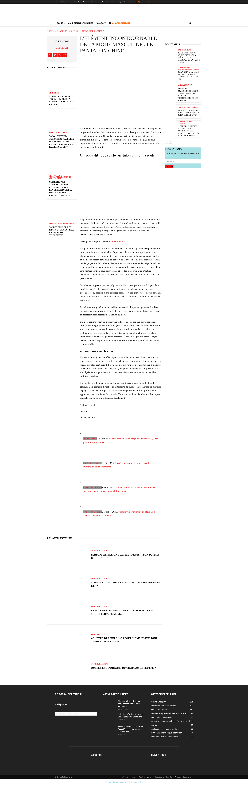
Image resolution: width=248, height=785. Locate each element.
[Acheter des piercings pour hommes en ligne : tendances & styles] (67, 638)
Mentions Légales (144, 777)
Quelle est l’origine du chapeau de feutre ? (123, 667)
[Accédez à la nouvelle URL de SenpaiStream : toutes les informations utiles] (109, 729)
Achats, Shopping (69, 31)
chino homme (118, 241)
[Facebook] (50, 55)
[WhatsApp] (134, 61)
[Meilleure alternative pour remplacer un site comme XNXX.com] (109, 704)
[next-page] (170, 142)
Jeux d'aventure (184, 50)
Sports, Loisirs (90, 438)
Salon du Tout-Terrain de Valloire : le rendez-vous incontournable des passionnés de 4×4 (61, 141)
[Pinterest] (127, 61)
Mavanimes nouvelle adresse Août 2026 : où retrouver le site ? (188, 112)
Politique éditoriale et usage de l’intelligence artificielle (124, 782)
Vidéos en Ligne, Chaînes (187, 107)
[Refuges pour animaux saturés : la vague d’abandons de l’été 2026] (170, 73)
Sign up (169, 167)
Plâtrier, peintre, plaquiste (185, 122)
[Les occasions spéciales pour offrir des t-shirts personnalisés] (67, 610)
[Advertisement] (121, 91)
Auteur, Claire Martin (107, 2)
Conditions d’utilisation (81, 23)
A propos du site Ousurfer (80, 2)
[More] (142, 61)
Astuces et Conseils (92, 487)
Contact (101, 23)
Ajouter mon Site (143, 2)
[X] (59, 55)
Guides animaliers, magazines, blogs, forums (188, 68)
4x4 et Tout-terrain (58, 133)
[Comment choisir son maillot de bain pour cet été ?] (67, 582)
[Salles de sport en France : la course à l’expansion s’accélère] (62, 212)
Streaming (54, 93)
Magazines (94, 2)
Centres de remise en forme (61, 224)
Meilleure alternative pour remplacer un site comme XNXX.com (129, 703)
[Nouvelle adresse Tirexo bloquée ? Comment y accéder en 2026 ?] (62, 81)
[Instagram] (55, 55)
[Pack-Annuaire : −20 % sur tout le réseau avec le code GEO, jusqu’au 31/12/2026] (121, 116)
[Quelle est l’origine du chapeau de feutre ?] (67, 666)
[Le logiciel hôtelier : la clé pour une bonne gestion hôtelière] (109, 717)
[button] (190, 23)
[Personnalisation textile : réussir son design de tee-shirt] (67, 554)
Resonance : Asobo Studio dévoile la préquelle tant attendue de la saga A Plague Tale (189, 57)
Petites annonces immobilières (185, 85)
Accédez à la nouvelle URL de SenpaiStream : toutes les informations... (130, 729)
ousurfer (62, 47)
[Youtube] (64, 55)
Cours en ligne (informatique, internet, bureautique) (60, 177)
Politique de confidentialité (163, 777)
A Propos (125, 777)
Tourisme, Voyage (92, 463)
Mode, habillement (93, 31)
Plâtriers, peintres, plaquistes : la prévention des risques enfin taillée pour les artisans (188, 131)
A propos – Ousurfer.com (125, 2)
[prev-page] (166, 142)
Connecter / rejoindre (62, 2)
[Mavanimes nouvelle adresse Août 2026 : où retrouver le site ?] (170, 111)
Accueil (61, 23)
